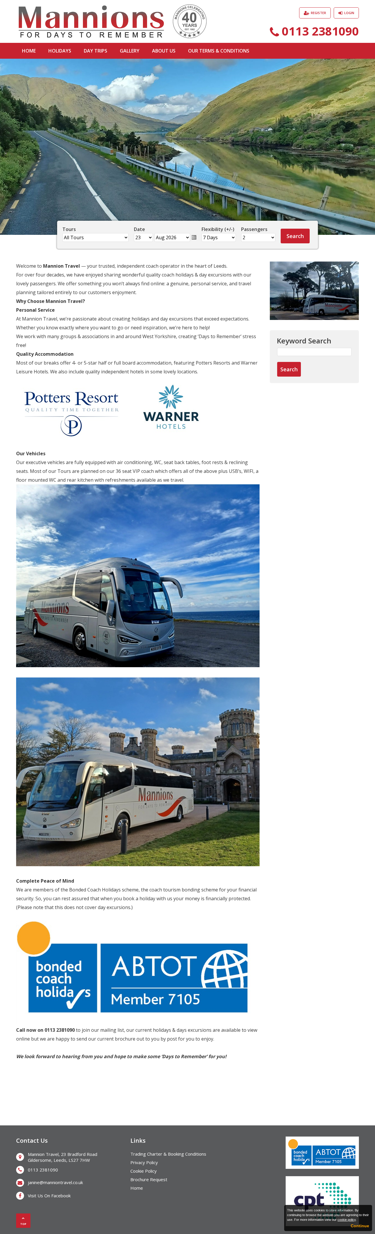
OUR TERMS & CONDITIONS (218, 51)
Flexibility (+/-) (218, 229)
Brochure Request (148, 1179)
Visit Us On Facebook (49, 1195)
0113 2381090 (320, 31)
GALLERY (129, 51)
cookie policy (347, 1219)
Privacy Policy (144, 1162)
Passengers (254, 229)
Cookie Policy (143, 1171)
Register (318, 13)
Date (139, 229)
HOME (29, 51)
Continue (360, 1225)
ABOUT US (163, 51)
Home (136, 1188)
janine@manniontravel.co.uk (55, 1182)
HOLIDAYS (59, 51)
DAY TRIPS (95, 51)
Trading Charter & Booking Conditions (168, 1154)
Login (349, 13)
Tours (69, 229)
